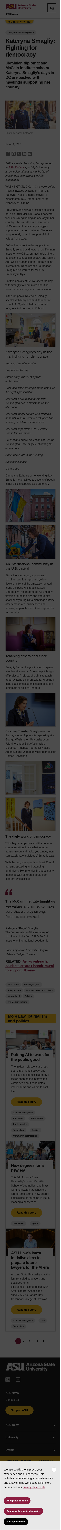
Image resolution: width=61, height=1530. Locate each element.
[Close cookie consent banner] (54, 1469)
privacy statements (34, 1487)
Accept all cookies (17, 1500)
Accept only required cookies (23, 1511)
